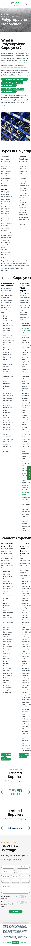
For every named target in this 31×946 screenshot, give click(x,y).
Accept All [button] (15, 942)
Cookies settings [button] (7, 942)
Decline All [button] (23, 942)
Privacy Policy (9, 934)
